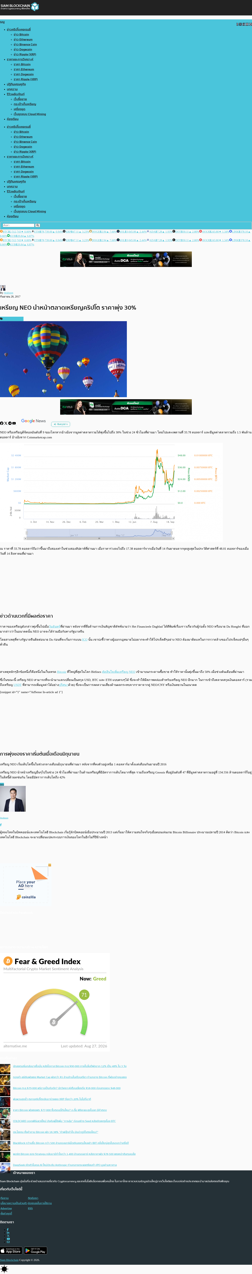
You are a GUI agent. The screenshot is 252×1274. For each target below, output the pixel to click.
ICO (84, 639)
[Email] (8, 1242)
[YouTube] (14, 424)
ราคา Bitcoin (22, 64)
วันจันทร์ (54, 626)
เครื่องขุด (19, 109)
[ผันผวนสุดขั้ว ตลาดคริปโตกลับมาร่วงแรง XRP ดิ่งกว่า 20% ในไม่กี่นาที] (5, 1102)
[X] (6, 424)
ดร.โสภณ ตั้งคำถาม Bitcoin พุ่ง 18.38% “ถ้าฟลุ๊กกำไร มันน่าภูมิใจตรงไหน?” (55, 1132)
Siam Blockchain (9, 1260)
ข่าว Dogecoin (23, 49)
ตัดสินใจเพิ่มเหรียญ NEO (118, 672)
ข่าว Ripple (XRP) (25, 54)
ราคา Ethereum (24, 69)
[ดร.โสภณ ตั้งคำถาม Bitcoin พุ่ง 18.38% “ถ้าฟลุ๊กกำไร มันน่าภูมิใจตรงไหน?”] (5, 1135)
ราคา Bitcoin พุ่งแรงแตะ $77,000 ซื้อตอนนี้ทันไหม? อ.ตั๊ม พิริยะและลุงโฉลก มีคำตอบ (60, 1110)
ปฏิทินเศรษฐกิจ (16, 84)
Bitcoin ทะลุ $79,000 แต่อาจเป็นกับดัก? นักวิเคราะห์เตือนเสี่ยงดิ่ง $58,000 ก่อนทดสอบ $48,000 (67, 1088)
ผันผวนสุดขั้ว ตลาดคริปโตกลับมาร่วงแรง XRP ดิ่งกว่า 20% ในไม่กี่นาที (52, 1099)
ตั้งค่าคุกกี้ (6, 1213)
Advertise (6, 1208)
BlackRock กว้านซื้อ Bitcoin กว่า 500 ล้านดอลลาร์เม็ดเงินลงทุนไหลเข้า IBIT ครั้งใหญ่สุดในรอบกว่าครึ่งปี (71, 1143)
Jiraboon (8, 292)
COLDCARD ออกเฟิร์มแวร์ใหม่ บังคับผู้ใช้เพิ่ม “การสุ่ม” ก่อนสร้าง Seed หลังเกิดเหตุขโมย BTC (64, 1121)
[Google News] (33, 424)
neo (2, 784)
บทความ (12, 89)
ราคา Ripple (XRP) (26, 79)
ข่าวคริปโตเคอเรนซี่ (19, 29)
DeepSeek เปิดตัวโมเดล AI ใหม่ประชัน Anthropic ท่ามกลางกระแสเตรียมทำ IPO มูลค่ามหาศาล (65, 1165)
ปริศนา (63, 685)
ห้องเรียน (13, 119)
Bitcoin (61, 672)
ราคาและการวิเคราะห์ (20, 59)
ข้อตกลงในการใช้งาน (40, 1203)
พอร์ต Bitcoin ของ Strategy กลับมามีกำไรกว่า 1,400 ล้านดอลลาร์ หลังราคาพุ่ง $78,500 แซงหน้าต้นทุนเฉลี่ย (74, 1154)
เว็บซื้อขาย (20, 99)
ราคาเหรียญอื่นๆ (12, 319)
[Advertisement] (126, 584)
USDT (18, 685)
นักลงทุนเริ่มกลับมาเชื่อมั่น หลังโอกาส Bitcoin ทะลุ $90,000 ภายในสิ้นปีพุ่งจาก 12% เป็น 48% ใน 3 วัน (70, 1066)
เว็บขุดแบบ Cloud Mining (30, 114)
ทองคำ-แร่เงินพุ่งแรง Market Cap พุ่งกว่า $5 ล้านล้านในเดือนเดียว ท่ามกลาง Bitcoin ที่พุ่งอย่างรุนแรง (70, 1077)
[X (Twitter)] (8, 1235)
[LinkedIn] (8, 1232)
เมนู (2, 21)
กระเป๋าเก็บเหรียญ (25, 104)
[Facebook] (2, 424)
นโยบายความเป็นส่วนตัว (14, 1203)
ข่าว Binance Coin (25, 44)
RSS (30, 1208)
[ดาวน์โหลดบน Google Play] (35, 1250)
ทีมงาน (5, 1198)
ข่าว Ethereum (23, 39)
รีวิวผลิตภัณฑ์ (16, 94)
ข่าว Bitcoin (21, 34)
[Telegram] (10, 424)
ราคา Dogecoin (24, 74)
